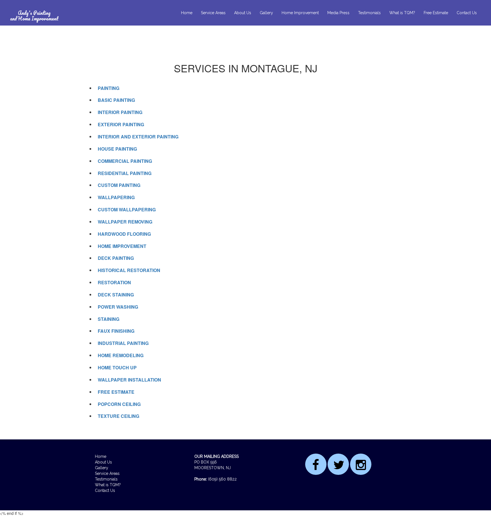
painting (108, 88)
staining (108, 319)
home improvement (122, 246)
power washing (118, 307)
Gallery (266, 12)
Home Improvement (300, 12)
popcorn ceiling (119, 404)
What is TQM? (402, 12)
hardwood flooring (124, 234)
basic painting (116, 100)
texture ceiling (118, 416)
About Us (242, 12)
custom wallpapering (127, 209)
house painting (117, 149)
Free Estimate (436, 12)
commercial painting (125, 161)
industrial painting (123, 343)
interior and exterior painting (138, 136)
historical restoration (129, 270)
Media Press (338, 12)
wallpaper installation (129, 379)
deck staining (116, 294)
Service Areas (213, 12)
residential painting (124, 173)
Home (186, 12)
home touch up (117, 367)
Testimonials (369, 12)
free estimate (116, 392)
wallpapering (116, 197)
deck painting (116, 258)
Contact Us (467, 12)
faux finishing (116, 331)
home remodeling (120, 355)
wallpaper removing (125, 221)
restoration (114, 282)
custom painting (119, 185)
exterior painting (121, 124)
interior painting (120, 112)
